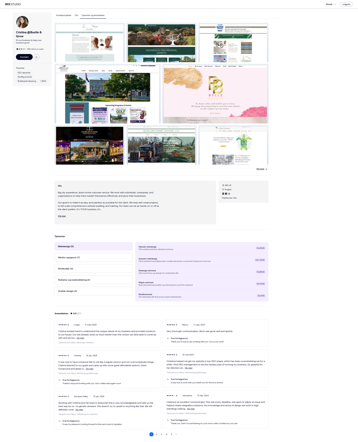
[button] (90, 42)
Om (76, 15)
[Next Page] (177, 434)
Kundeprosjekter (63, 15)
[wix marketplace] (13, 4)
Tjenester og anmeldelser (93, 15)
